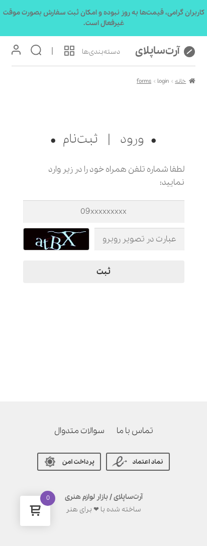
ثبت (103, 272)
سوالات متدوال (79, 431)
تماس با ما (135, 431)
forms (144, 81)
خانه (180, 81)
